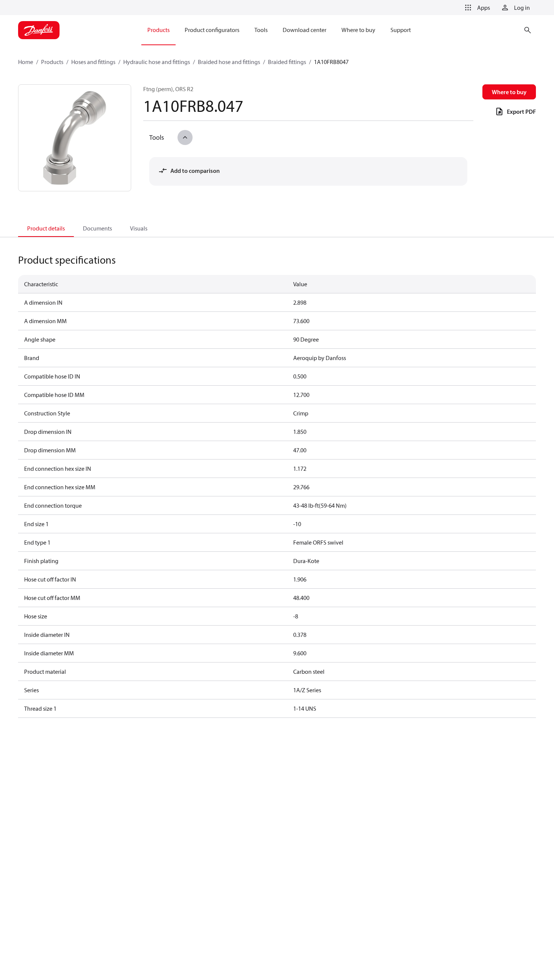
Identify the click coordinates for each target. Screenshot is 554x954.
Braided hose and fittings (229, 62)
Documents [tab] (97, 228)
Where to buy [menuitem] (358, 30)
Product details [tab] (46, 228)
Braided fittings (287, 62)
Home (25, 62)
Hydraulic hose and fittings (156, 62)
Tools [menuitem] (261, 30)
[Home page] (39, 30)
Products (52, 62)
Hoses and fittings (93, 62)
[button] (476, 8)
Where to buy (509, 92)
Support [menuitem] (400, 30)
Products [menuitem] (158, 30)
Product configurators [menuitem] (212, 30)
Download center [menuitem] (304, 30)
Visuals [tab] (138, 228)
